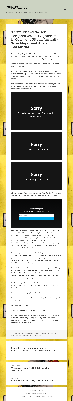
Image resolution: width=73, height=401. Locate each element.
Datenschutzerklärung (36, 390)
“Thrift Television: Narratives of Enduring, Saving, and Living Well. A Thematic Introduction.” (35, 317)
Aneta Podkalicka (35, 71)
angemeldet (24, 350)
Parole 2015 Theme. (27, 396)
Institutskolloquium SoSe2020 (44, 333)
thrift (40, 335)
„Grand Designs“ (42, 238)
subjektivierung (27, 335)
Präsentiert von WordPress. (43, 396)
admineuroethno (28, 333)
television (35, 335)
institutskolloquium (16, 335)
